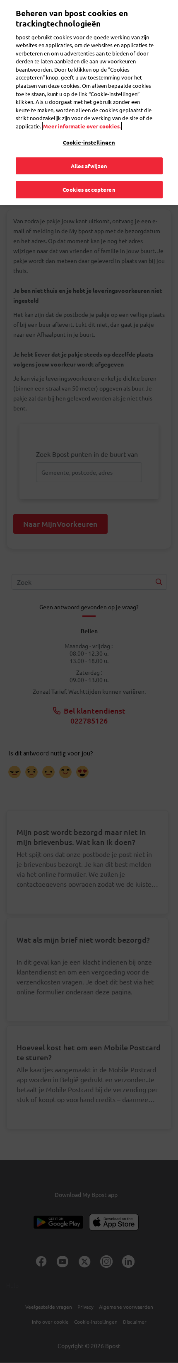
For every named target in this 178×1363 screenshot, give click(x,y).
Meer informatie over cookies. (82, 126)
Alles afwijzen (89, 165)
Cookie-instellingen (89, 142)
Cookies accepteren (89, 189)
